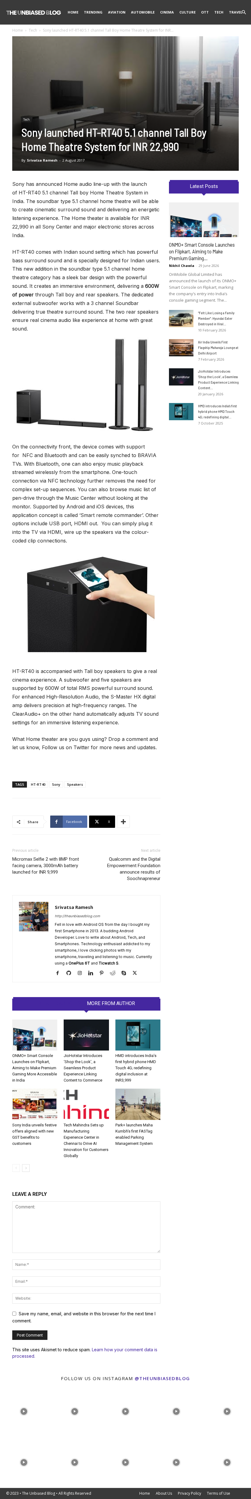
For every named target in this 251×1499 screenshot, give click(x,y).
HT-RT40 (38, 784)
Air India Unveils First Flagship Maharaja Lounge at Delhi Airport (218, 347)
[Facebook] (60, 973)
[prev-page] (16, 1168)
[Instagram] (82, 973)
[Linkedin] (93, 973)
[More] (123, 822)
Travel (235, 12)
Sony (56, 784)
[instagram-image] (24, 1410)
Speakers (75, 784)
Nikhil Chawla (181, 265)
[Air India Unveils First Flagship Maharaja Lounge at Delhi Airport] (181, 347)
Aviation (117, 12)
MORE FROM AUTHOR (111, 1003)
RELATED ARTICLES (59, 1003)
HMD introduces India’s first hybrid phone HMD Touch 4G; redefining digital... (217, 411)
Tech (218, 12)
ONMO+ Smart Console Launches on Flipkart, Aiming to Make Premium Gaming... (202, 251)
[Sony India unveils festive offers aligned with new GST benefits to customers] (34, 1104)
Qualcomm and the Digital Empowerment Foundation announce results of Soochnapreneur (133, 868)
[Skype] (126, 973)
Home (73, 12)
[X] (137, 973)
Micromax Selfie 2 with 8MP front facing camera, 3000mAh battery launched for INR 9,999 (45, 865)
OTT (205, 12)
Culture (187, 12)
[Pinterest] (104, 973)
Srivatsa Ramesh (42, 160)
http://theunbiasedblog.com (77, 916)
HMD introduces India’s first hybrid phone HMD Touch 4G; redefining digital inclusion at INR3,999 (135, 1067)
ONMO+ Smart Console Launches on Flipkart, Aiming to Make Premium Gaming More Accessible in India (34, 1067)
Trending (93, 12)
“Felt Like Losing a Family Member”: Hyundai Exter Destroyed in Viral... (216, 318)
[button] (243, 12)
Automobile (143, 12)
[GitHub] (71, 973)
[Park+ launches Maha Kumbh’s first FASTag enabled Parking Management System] (137, 1104)
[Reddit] (115, 973)
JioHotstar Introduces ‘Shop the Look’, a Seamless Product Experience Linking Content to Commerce (83, 1067)
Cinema (167, 12)
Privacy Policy (189, 1493)
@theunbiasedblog (162, 1378)
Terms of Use (218, 1493)
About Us (164, 1493)
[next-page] (26, 1168)
